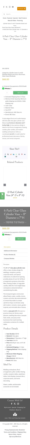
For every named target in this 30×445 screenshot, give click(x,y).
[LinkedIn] (13, 154)
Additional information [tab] (10, 251)
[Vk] (24, 154)
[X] (8, 154)
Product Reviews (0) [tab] (9, 254)
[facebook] (3, 7)
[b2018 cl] (15, 54)
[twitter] (6, 7)
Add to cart (20, 92)
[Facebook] (5, 154)
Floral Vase (22, 74)
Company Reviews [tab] (9, 258)
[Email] (16, 156)
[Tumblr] (19, 154)
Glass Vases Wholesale (8, 76)
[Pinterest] (22, 154)
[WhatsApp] (16, 154)
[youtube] (13, 7)
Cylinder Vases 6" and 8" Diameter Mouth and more (12, 73)
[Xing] (5, 156)
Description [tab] (7, 247)
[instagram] (9, 7)
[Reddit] (10, 154)
